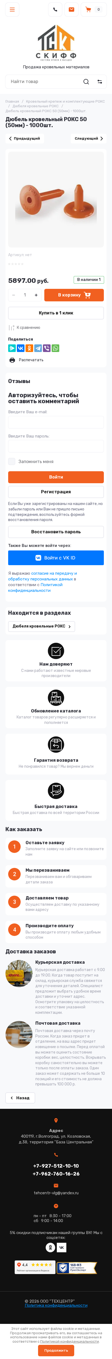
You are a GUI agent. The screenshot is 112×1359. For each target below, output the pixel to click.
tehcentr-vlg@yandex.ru (56, 1192)
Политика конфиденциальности (56, 1305)
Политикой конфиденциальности (35, 587)
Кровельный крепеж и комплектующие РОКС (65, 101)
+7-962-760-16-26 (56, 1174)
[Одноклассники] (29, 348)
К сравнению (28, 327)
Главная (12, 101)
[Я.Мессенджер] (12, 348)
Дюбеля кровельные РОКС (36, 106)
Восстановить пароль (56, 531)
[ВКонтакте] (20, 348)
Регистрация (56, 491)
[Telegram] (38, 348)
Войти (56, 477)
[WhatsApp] (55, 348)
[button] (12, 9)
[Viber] (47, 348)
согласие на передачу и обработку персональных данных (42, 576)
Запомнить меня (36, 461)
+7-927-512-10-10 (56, 1166)
